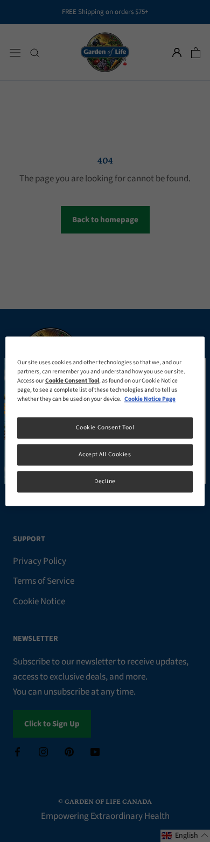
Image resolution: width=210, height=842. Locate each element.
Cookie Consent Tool (105, 427)
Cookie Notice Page (150, 399)
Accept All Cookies (105, 454)
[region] (105, 421)
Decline (105, 481)
